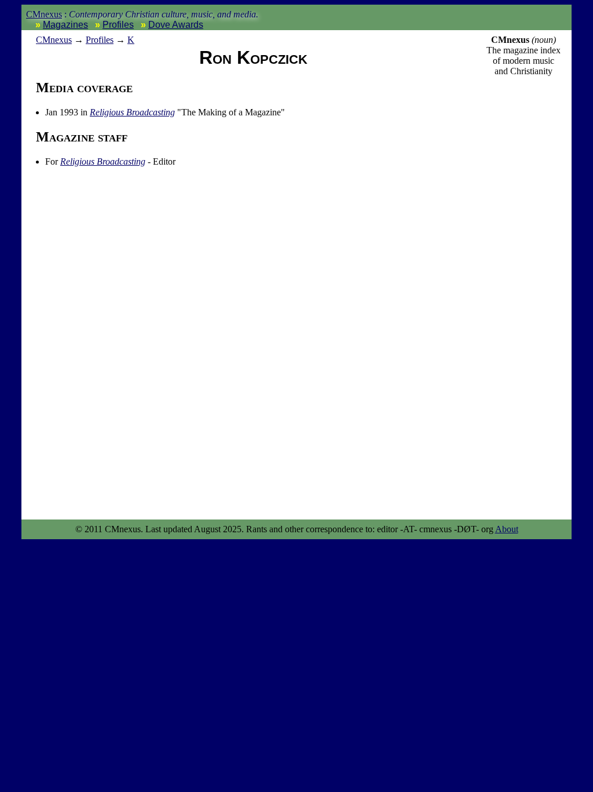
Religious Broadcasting (132, 112)
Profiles (118, 25)
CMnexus (44, 14)
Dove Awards (175, 25)
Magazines (65, 25)
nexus (54, 40)
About (506, 529)
